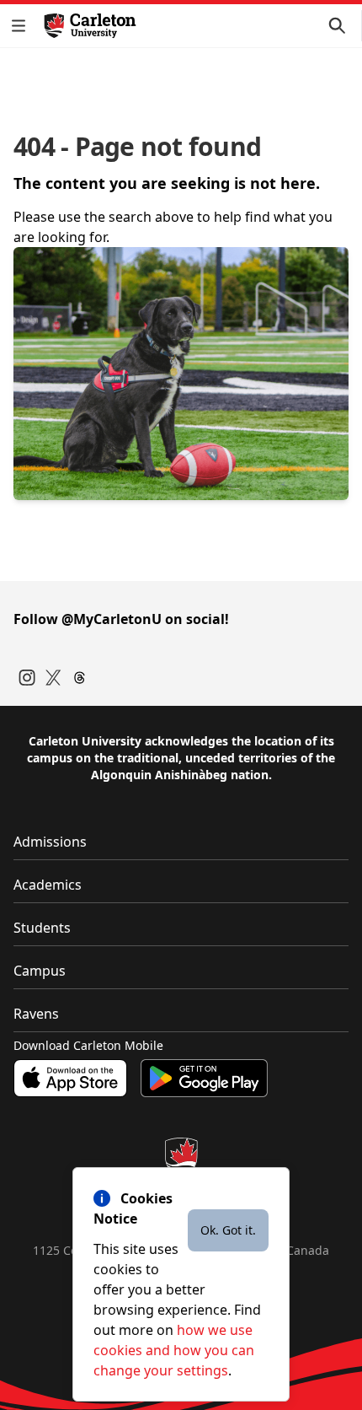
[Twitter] (53, 678)
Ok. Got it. (228, 1230)
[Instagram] (27, 678)
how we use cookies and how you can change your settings (173, 1350)
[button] (22, 25)
